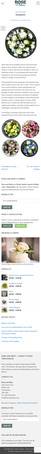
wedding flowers (27, 264)
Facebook (34, 403)
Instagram (12, 403)
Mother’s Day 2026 (8, 323)
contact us (10, 220)
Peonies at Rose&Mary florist (11, 337)
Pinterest (25, 403)
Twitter (19, 403)
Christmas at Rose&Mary (10, 341)
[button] (2, 3)
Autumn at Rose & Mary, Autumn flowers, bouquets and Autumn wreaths (19, 332)
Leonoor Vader (25, 20)
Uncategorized (20, 12)
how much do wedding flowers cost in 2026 (16, 327)
